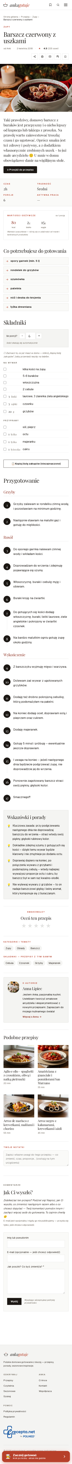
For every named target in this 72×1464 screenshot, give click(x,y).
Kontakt (43, 1385)
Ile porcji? (11, 335)
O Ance (43, 1380)
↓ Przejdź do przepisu (20, 169)
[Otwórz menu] (65, 4)
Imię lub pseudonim (18, 1237)
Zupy (34, 16)
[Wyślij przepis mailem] (50, 56)
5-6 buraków (30, 376)
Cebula (9, 963)
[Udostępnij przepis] (34, 56)
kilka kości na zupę (34, 369)
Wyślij (14, 1301)
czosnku (28, 404)
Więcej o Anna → (32, 1016)
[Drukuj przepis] (42, 56)
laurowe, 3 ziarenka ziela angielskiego (46, 396)
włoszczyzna (31, 382)
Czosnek (24, 963)
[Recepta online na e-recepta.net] (19, 1432)
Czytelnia (8, 1385)
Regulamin (9, 1416)
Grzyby (39, 963)
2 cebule (28, 389)
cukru (26, 449)
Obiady (21, 948)
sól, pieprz (29, 427)
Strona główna (10, 16)
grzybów (28, 411)
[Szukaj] (58, 4)
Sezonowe (9, 1391)
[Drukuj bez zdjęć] (58, 56)
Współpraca (45, 1391)
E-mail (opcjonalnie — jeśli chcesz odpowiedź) (33, 1252)
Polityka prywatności (14, 1411)
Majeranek (54, 963)
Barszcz (35, 948)
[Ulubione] (50, 4)
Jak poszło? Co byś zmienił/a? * (25, 1266)
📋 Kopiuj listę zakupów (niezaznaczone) (36, 463)
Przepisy (25, 16)
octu (25, 434)
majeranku (29, 441)
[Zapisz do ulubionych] (65, 56)
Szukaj (7, 1396)
